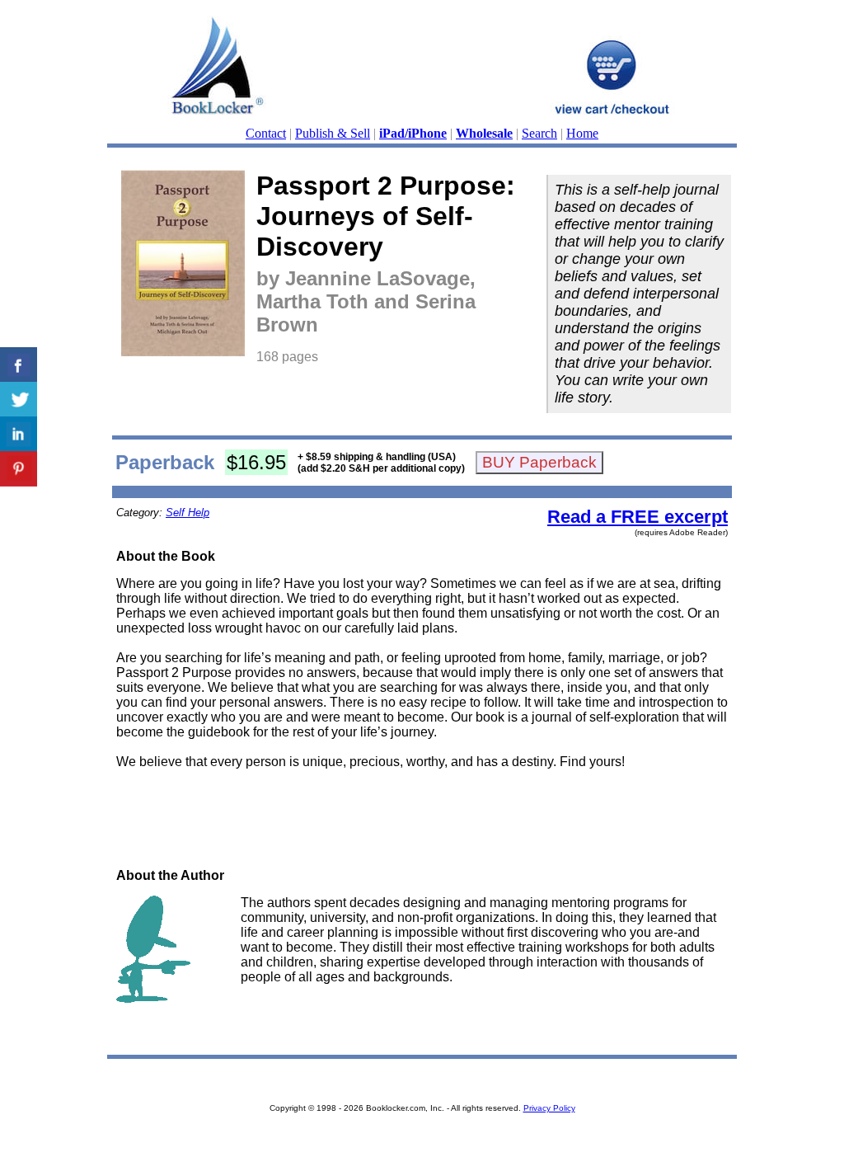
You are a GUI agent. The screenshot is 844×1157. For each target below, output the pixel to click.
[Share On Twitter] (18, 399)
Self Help (187, 512)
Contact (266, 133)
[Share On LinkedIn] (18, 434)
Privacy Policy (549, 1107)
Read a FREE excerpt (637, 516)
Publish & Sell (332, 133)
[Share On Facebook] (18, 365)
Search (539, 133)
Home (582, 133)
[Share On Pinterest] (18, 469)
